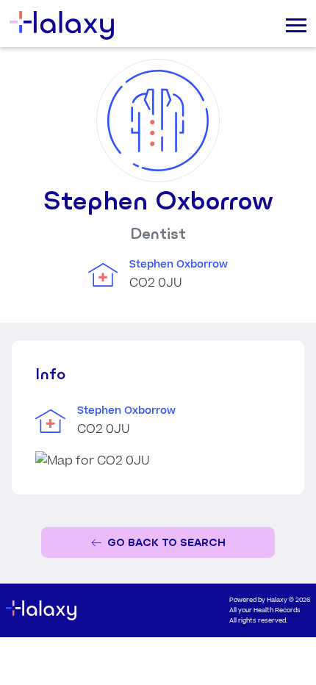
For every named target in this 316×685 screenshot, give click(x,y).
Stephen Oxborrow (178, 264)
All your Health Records (265, 610)
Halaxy (277, 600)
